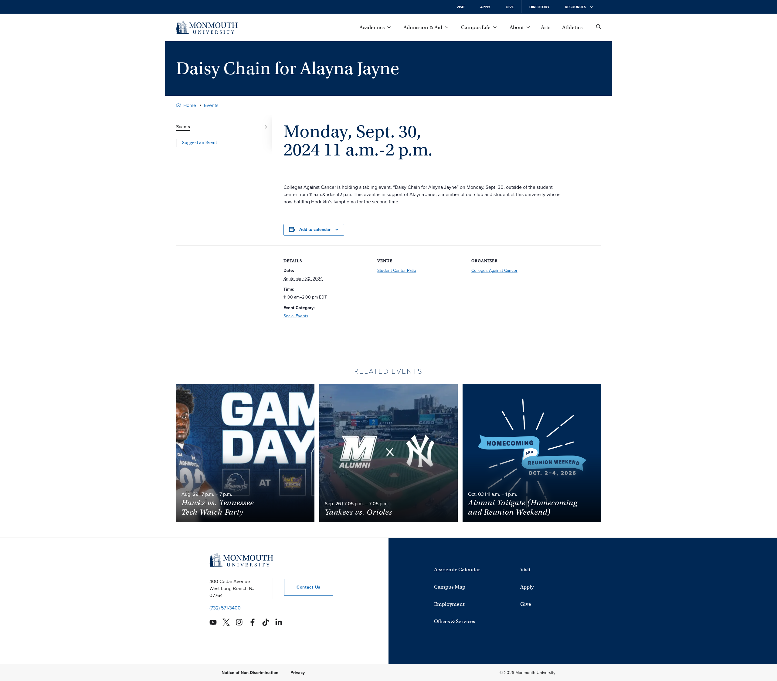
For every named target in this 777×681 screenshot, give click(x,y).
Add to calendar (315, 229)
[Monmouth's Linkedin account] (278, 622)
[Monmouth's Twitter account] (226, 622)
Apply (485, 7)
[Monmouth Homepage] (207, 27)
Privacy (297, 672)
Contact (302, 587)
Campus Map (449, 587)
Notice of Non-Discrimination (250, 672)
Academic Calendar (457, 569)
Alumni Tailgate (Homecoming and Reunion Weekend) (522, 507)
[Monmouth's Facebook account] (252, 622)
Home (189, 105)
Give (510, 7)
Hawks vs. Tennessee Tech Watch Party (218, 507)
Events (211, 105)
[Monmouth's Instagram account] (239, 622)
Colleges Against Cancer (494, 270)
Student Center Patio (396, 270)
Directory (539, 7)
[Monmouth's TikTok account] (265, 622)
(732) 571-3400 (225, 607)
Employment (449, 604)
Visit (460, 7)
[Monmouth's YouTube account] (213, 622)
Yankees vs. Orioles (358, 512)
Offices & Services (454, 621)
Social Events (295, 316)
